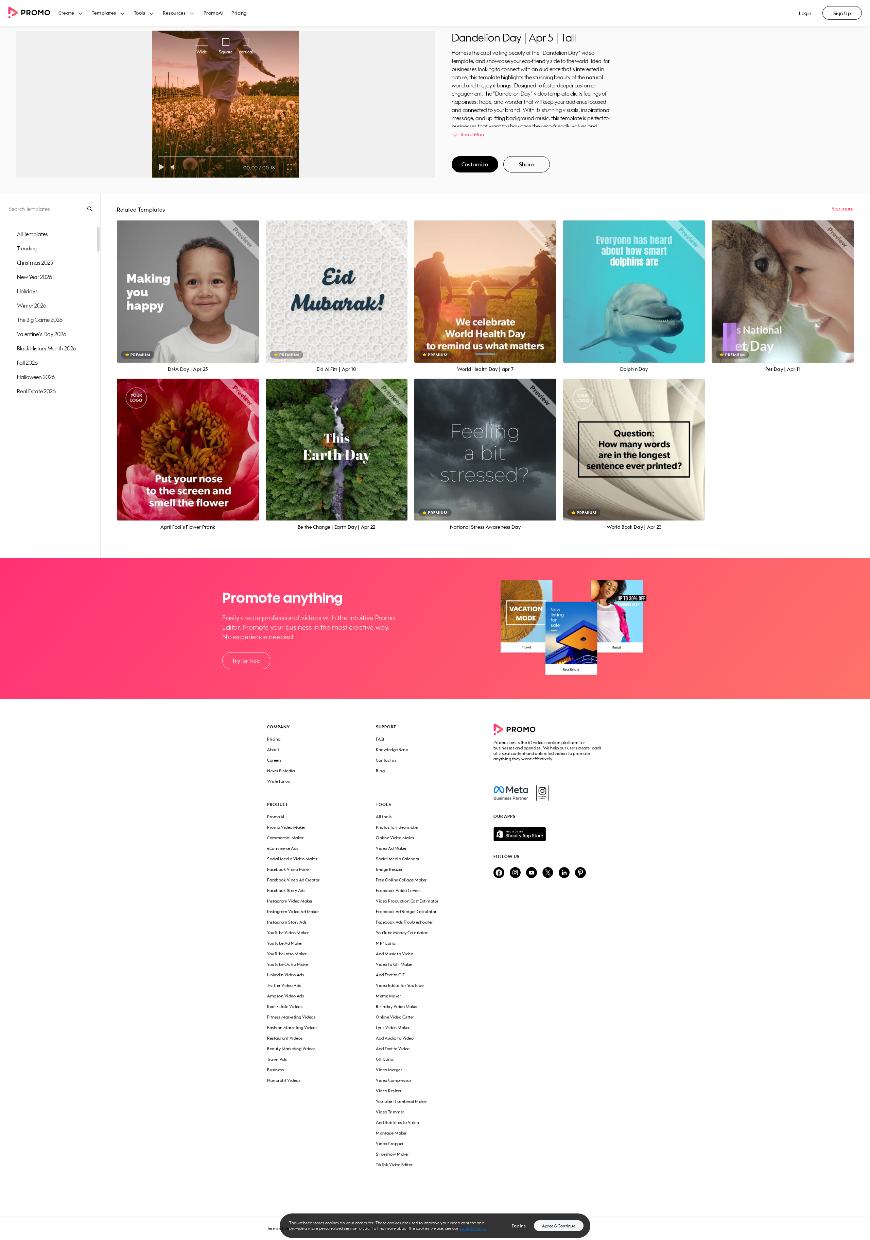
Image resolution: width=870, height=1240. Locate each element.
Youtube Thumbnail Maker (401, 1101)
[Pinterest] (580, 873)
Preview (188, 284)
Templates (104, 13)
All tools (384, 816)
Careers (274, 760)
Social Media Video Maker (292, 858)
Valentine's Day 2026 (41, 334)
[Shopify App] (548, 834)
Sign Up (842, 13)
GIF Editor (385, 1059)
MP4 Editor (386, 943)
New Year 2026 (34, 277)
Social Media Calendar (398, 858)
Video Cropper (390, 1143)
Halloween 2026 (36, 377)
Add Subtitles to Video (397, 1122)
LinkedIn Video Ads (285, 974)
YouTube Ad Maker (285, 943)
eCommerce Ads (282, 848)
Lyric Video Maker (393, 1027)
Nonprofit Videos (283, 1080)
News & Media (281, 770)
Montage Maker (391, 1133)
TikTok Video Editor (394, 1164)
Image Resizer (389, 869)
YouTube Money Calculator (402, 932)
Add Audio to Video (395, 1038)
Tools (139, 13)
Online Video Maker (395, 837)
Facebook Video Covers (398, 890)
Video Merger (389, 1069)
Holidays (27, 291)
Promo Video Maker (286, 827)
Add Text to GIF (390, 974)
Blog (380, 770)
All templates (32, 234)
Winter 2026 (31, 305)
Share (527, 164)
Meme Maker (388, 995)
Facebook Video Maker (289, 869)
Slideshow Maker (392, 1154)
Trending (27, 248)
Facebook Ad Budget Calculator (406, 911)
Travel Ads (277, 1059)
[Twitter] (547, 873)
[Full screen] (290, 167)
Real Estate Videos (284, 1006)
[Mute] (175, 167)
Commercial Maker (285, 837)
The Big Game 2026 (40, 319)
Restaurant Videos (285, 1038)
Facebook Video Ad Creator (293, 879)
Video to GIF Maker (394, 964)
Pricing (239, 13)
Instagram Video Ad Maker (293, 911)
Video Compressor (393, 1080)
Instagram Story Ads (287, 922)
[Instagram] (542, 793)
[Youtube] (531, 873)
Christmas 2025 (35, 262)
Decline (519, 1225)
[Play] (161, 167)
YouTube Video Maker (288, 932)
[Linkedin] (564, 873)
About (273, 749)
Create (66, 13)
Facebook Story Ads (286, 890)
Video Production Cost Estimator (407, 901)
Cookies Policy (473, 1228)
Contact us (386, 760)
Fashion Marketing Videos (292, 1027)
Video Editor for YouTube (399, 985)
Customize (475, 164)
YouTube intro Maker (287, 953)
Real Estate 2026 (36, 391)
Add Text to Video (393, 1048)
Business (275, 1069)
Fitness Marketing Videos (291, 1017)
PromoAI (214, 13)
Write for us (278, 781)
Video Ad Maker (391, 848)
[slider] (159, 156)
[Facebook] (510, 793)
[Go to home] (33, 13)
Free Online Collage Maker (401, 879)
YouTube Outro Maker (288, 964)
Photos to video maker (397, 827)
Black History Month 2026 (46, 348)
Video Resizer (389, 1090)
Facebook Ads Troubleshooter (404, 922)
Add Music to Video (394, 953)
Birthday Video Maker (397, 1006)
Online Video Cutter (395, 1017)
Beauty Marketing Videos (291, 1048)
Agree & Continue (558, 1225)
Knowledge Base (392, 749)
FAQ (380, 739)
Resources (174, 13)
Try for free (246, 660)
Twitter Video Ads (284, 985)
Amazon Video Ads (285, 995)
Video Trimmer (390, 1111)
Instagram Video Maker (290, 901)
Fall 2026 (27, 362)
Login (805, 13)
